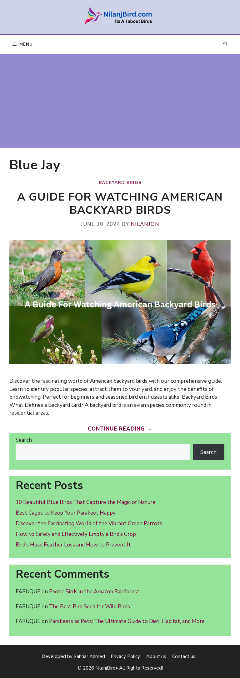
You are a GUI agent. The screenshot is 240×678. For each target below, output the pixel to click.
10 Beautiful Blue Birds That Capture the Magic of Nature (85, 502)
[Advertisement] (120, 101)
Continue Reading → (120, 428)
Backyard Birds (120, 183)
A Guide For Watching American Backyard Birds (120, 203)
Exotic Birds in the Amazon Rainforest (94, 591)
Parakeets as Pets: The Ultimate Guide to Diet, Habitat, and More (127, 621)
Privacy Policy (125, 656)
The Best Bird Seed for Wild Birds (89, 606)
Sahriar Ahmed (89, 656)
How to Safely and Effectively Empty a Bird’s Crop (76, 534)
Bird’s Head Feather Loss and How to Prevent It (73, 544)
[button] (225, 44)
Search (24, 440)
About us (156, 656)
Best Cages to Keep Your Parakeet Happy (66, 512)
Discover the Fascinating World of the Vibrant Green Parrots (89, 523)
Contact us (183, 656)
